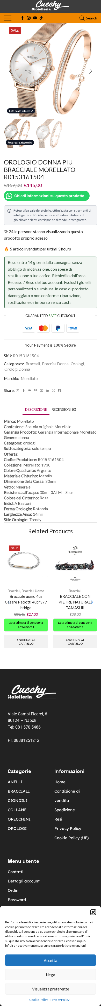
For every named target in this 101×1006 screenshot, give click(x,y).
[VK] (30, 391)
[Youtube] (35, 18)
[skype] (58, 391)
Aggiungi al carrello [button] (26, 641)
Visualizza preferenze (50, 989)
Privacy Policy (60, 1000)
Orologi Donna (17, 369)
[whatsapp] (53, 391)
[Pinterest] (36, 391)
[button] (93, 912)
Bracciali (33, 363)
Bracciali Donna (55, 363)
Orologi (77, 363)
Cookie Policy (38, 1000)
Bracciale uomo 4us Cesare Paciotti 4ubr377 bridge (26, 602)
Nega (50, 974)
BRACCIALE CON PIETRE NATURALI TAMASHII (75, 602)
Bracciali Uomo (33, 591)
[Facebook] (22, 18)
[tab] (36, 409)
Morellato (29, 378)
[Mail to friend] (42, 391)
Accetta (50, 960)
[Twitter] (18, 391)
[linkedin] (48, 391)
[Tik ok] (41, 18)
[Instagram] (29, 18)
